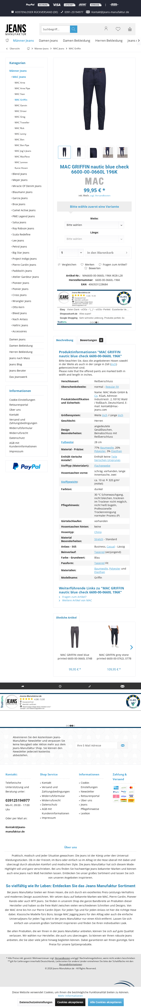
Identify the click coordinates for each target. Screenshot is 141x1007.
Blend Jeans (19, 174)
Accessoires (19, 331)
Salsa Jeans (19, 222)
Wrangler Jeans (21, 301)
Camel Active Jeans (24, 210)
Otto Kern (18, 307)
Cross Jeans (19, 295)
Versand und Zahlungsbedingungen (23, 421)
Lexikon (85, 813)
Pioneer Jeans (20, 283)
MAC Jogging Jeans (74, 914)
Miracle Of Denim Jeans (26, 186)
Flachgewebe (102, 465)
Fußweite (67, 442)
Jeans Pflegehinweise (90, 807)
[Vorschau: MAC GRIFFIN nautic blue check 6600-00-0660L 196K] (64, 152)
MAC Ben (19, 139)
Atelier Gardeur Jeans (25, 277)
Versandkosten (62, 958)
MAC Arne (19, 82)
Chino (98, 532)
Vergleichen (68, 264)
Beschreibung (64, 340)
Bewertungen (91, 340)
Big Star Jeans (20, 252)
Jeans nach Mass (19, 358)
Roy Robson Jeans (23, 228)
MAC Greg (19, 116)
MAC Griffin (20, 99)
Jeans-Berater (17, 370)
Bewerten (94, 268)
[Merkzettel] (118, 30)
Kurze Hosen (21, 168)
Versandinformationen (70, 964)
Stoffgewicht (69, 481)
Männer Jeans (18, 70)
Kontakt (14, 414)
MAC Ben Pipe (21, 145)
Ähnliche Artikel (66, 617)
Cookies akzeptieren (70, 1002)
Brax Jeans (18, 204)
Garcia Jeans (20, 198)
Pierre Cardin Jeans (24, 264)
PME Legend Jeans (23, 216)
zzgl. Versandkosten (100, 195)
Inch (113, 364)
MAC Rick (19, 128)
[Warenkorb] (129, 30)
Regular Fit (112, 386)
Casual (111, 546)
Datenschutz (17, 438)
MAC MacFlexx (22, 156)
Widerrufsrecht (18, 433)
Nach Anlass (20, 319)
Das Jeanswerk (18, 377)
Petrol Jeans (19, 246)
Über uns (15, 409)
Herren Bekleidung (20, 352)
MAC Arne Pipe (22, 88)
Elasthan (116, 451)
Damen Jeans (17, 339)
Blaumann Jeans (22, 192)
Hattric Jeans (20, 325)
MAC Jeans (19, 77)
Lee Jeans (18, 240)
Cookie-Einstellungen (22, 399)
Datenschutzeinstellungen (35, 1002)
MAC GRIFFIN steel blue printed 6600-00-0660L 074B (75, 656)
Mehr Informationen (70, 995)
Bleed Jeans (19, 313)
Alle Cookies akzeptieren (106, 1002)
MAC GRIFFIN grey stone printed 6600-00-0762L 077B (114, 656)
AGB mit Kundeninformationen (23, 444)
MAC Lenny (20, 133)
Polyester (100, 451)
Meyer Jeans (20, 180)
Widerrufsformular (20, 428)
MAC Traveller (21, 122)
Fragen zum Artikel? (114, 264)
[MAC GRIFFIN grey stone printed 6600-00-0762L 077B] (114, 638)
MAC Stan (19, 94)
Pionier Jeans (20, 289)
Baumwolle (107, 447)
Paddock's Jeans (22, 270)
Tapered (99, 552)
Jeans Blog (15, 364)
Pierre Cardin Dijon (48, 910)
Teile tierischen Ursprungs (107, 458)
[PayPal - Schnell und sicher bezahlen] (26, 466)
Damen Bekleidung (21, 345)
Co (95, 395)
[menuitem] (129, 29)
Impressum (16, 451)
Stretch (98, 539)
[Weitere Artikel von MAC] (94, 181)
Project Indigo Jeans (24, 258)
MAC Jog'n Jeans (22, 150)
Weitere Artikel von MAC (77, 600)
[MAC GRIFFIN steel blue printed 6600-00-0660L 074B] (75, 638)
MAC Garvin (20, 105)
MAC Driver (20, 111)
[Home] (7, 40)
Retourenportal (18, 404)
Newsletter (87, 791)
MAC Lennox (21, 162)
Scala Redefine (21, 234)
